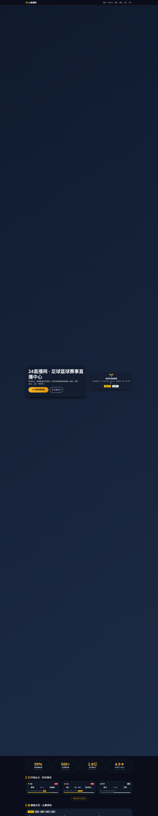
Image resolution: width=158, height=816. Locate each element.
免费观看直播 (40, 389)
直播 (104, 2)
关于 (130, 2)
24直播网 (32, 2)
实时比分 (110, 2)
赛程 (116, 2)
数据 (120, 2)
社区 (125, 2)
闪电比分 (57, 390)
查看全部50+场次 (78, 798)
